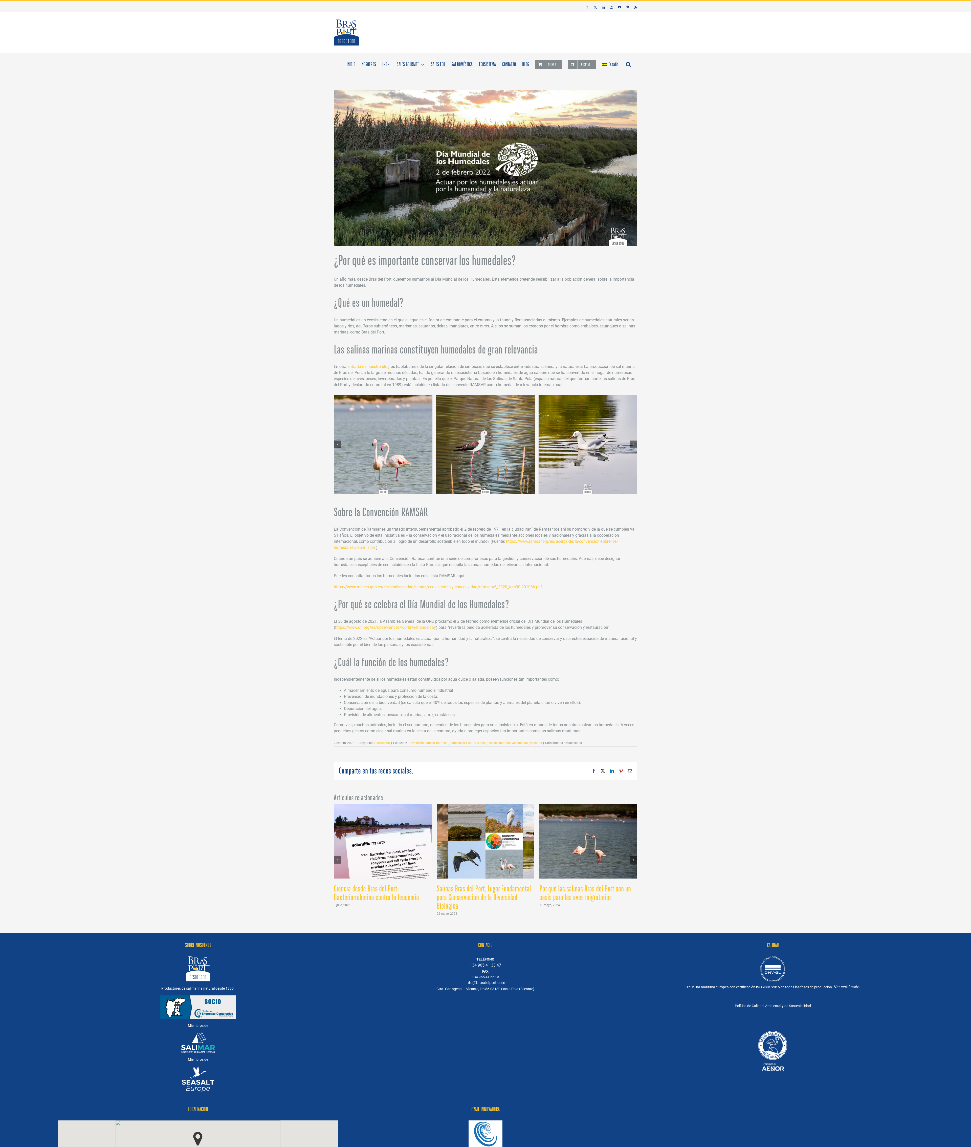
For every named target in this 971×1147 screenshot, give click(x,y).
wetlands (535, 743)
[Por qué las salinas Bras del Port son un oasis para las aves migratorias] (588, 806)
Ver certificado (846, 987)
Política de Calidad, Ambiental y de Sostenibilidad (773, 1006)
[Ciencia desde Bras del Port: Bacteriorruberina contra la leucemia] (383, 806)
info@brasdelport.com (485, 982)
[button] (628, 64)
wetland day (520, 743)
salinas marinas (500, 743)
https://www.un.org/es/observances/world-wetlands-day (385, 627)
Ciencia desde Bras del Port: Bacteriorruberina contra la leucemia (376, 893)
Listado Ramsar (476, 743)
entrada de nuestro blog (368, 366)
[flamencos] (383, 444)
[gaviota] (588, 444)
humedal (442, 743)
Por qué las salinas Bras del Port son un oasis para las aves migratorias (585, 893)
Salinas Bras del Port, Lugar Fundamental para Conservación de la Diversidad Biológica (484, 897)
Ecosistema (382, 743)
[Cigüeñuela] (485, 444)
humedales (457, 743)
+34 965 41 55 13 (485, 977)
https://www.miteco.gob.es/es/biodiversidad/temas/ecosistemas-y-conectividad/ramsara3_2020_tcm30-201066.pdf (438, 587)
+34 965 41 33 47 (485, 965)
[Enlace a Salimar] (198, 1035)
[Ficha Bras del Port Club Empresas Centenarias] (773, 1027)
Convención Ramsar (421, 743)
